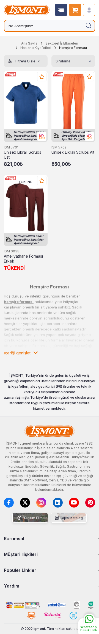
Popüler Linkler (20, 570)
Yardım (11, 586)
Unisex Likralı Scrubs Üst (22, 154)
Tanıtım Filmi (33, 518)
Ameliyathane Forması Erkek (23, 258)
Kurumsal (14, 538)
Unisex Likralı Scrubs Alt (72, 152)
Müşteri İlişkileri (21, 554)
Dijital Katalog (71, 518)
